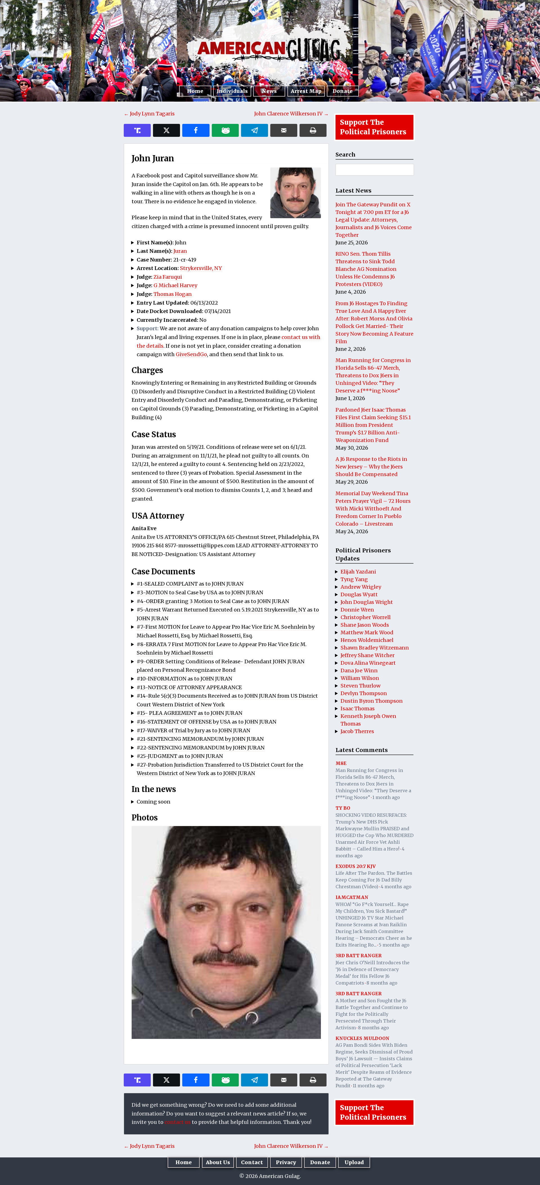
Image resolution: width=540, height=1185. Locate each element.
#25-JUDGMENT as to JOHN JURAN (180, 756)
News (269, 91)
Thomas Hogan (173, 294)
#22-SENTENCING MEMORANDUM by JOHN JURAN (201, 747)
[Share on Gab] (225, 130)
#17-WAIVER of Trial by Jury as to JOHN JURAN (193, 730)
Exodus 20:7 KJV (356, 866)
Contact (252, 1162)
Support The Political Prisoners (373, 127)
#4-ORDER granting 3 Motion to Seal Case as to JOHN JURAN (213, 601)
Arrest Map (306, 91)
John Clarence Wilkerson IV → (291, 113)
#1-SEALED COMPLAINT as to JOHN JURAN (190, 584)
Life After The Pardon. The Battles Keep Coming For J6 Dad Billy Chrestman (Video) (374, 879)
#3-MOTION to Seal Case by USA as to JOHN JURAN (200, 592)
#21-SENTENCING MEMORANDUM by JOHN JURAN (200, 739)
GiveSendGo (191, 354)
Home (195, 91)
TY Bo (343, 808)
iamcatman (352, 897)
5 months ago (394, 945)
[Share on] (254, 130)
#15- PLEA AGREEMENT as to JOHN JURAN (189, 713)
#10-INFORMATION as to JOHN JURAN (184, 678)
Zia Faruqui (168, 277)
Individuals (232, 91)
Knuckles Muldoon (363, 1038)
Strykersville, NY (201, 268)
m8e (341, 763)
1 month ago (386, 797)
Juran (180, 251)
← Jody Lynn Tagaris (149, 113)
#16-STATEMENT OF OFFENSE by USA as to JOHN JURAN (206, 721)
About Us (218, 1162)
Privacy (286, 1162)
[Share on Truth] (137, 130)
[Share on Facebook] (195, 130)
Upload (354, 1162)
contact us (178, 1122)
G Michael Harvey (175, 285)
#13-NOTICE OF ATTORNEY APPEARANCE (189, 687)
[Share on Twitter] (166, 130)
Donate (343, 91)
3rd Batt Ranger (359, 955)
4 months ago (396, 886)
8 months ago (381, 983)
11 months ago (368, 1085)
